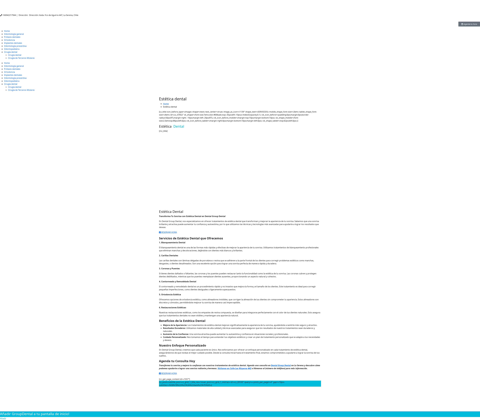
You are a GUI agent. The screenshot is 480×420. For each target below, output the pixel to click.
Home (7, 31)
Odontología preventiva (15, 46)
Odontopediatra (11, 49)
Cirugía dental (10, 52)
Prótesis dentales (12, 37)
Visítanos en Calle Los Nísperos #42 (234, 368)
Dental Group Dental (281, 365)
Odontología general (14, 34)
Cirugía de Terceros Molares (21, 58)
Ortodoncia (9, 40)
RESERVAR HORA (169, 232)
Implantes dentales (13, 43)
